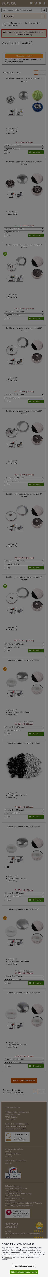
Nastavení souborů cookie (24, 1266)
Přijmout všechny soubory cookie (24, 1272)
